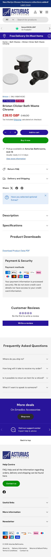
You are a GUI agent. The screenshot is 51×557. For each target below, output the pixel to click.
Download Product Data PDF (16, 250)
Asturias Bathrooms (16, 544)
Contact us (11, 483)
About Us (6, 548)
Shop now (25, 416)
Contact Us (24, 551)
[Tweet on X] (11, 188)
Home (5, 42)
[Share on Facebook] (16, 188)
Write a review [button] (25, 323)
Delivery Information (19, 548)
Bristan (5, 96)
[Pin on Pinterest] (22, 188)
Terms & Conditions (10, 551)
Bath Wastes (15, 42)
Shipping (17, 119)
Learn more (25, 5)
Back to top (25, 440)
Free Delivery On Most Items (24, 36)
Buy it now (25, 140)
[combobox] (25, 19)
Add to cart (34, 132)
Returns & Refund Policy (38, 548)
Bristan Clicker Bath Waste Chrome (23, 43)
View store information (16, 158)
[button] (41, 12)
